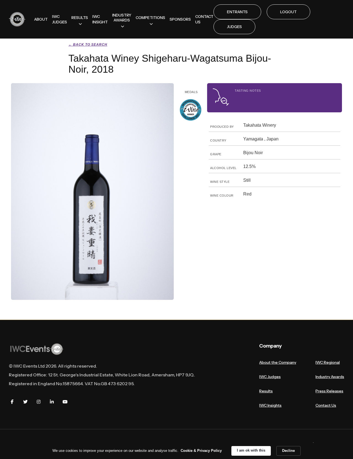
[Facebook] (12, 402)
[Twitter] (25, 402)
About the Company (277, 362)
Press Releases (329, 391)
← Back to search (87, 45)
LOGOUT (288, 11)
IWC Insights (270, 405)
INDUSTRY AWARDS (121, 18)
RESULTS (79, 17)
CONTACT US (204, 19)
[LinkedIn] (52, 402)
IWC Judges (270, 376)
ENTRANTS (237, 11)
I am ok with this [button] (251, 450)
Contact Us (325, 405)
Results (266, 391)
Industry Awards (329, 376)
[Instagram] (38, 402)
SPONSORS (180, 19)
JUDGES (234, 26)
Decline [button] (288, 451)
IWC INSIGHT (100, 19)
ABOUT (41, 19)
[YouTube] (65, 402)
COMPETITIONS (150, 17)
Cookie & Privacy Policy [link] (201, 451)
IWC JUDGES (59, 19)
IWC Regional (327, 362)
